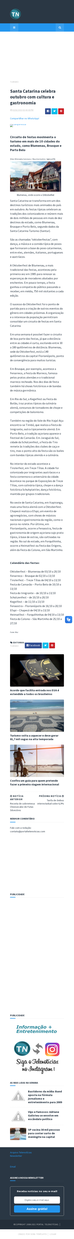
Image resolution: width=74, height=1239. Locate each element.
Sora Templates (38, 1234)
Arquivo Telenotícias (21, 1152)
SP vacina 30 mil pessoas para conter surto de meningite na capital (44, 1133)
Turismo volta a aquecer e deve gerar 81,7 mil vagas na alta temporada (34, 737)
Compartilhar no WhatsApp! (24, 118)
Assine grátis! (37, 1209)
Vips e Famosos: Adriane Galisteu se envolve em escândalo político (43, 1115)
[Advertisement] (37, 57)
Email (13, 1166)
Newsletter (16, 1155)
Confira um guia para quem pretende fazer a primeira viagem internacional (34, 782)
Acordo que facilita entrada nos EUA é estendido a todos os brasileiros (34, 692)
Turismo (14, 81)
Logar (53, 1234)
